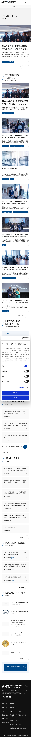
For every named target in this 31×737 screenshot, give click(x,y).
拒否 (15, 397)
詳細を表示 (23, 387)
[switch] (26, 371)
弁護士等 (4, 703)
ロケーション (5, 718)
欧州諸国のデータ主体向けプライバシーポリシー (19, 716)
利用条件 (12, 707)
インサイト (5, 711)
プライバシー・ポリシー (16, 711)
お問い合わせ (5, 722)
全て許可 (15, 392)
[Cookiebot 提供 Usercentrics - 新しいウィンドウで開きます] (22, 338)
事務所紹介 (5, 715)
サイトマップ (13, 703)
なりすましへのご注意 (15, 724)
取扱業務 (4, 707)
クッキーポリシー (14, 720)
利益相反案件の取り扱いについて (18, 728)
